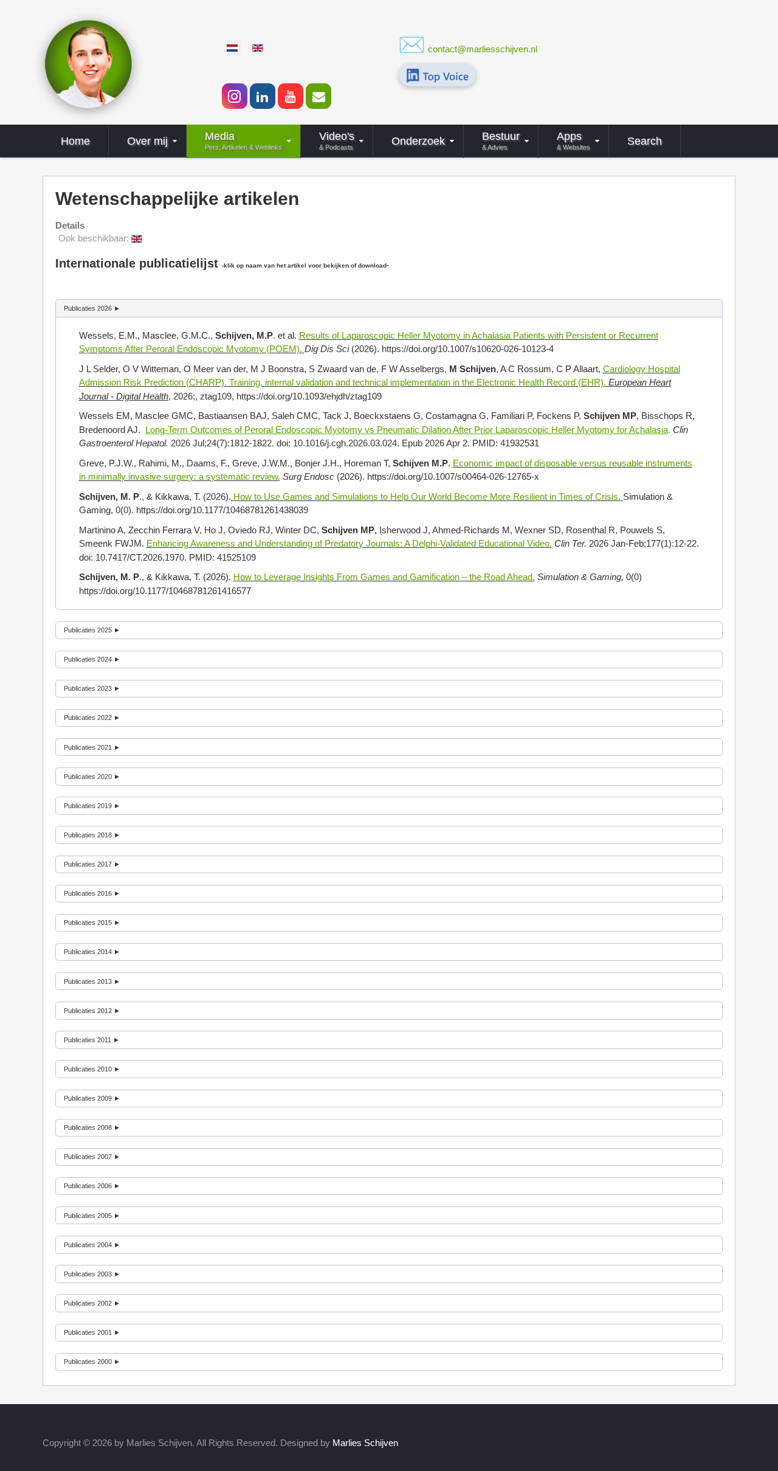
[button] (389, 308)
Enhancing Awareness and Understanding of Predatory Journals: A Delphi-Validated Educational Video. (349, 543)
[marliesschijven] (88, 63)
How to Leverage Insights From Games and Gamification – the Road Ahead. (384, 577)
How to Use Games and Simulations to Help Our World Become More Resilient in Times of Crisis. (428, 496)
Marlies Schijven (365, 1443)
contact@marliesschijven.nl (482, 49)
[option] (232, 47)
